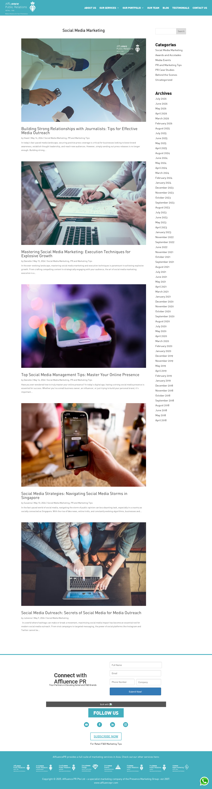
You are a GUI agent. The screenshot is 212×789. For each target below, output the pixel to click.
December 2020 (164, 301)
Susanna (28, 502)
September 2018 (164, 400)
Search (181, 31)
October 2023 (163, 197)
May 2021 (160, 281)
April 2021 (161, 286)
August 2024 (162, 153)
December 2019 (164, 355)
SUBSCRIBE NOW (106, 736)
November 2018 (164, 390)
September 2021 (164, 261)
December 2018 (164, 385)
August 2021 (162, 266)
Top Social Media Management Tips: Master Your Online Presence (80, 374)
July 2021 (160, 271)
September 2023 (164, 202)
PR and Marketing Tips (79, 138)
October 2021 (162, 256)
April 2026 (161, 113)
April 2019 (161, 370)
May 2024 (160, 162)
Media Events (163, 60)
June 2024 (161, 157)
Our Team (153, 8)
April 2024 (161, 167)
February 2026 (163, 123)
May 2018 (160, 415)
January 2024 (163, 182)
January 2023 (163, 232)
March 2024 (162, 172)
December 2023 (164, 187)
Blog (166, 8)
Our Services (107, 8)
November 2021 (164, 252)
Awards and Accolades (168, 55)
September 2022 (164, 242)
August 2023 (162, 207)
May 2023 (160, 222)
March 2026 (162, 118)
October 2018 (162, 395)
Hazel (26, 138)
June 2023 (161, 217)
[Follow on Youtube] (86, 724)
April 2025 (161, 148)
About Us (90, 8)
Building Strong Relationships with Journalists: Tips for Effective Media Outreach (79, 130)
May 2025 (160, 143)
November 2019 (164, 360)
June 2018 (161, 410)
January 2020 (163, 351)
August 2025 (162, 128)
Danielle (28, 261)
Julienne (28, 618)
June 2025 (161, 138)
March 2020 (162, 341)
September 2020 (164, 316)
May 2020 (160, 331)
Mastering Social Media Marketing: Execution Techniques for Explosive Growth (76, 253)
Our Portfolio (132, 8)
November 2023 (164, 192)
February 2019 (163, 375)
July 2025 (161, 133)
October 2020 (163, 311)
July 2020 (161, 326)
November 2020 (164, 306)
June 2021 (161, 276)
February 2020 (163, 346)
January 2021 (163, 296)
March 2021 (162, 291)
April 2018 (161, 420)
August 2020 (162, 321)
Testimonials (180, 8)
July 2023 (161, 212)
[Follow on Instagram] (125, 724)
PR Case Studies (164, 69)
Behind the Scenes (166, 74)
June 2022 (161, 247)
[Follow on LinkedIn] (112, 724)
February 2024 (163, 177)
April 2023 (161, 227)
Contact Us (200, 8)
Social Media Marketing (55, 138)
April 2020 (161, 336)
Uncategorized (163, 79)
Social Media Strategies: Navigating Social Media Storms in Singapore (74, 495)
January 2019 (163, 380)
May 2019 (160, 365)
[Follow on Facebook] (99, 724)
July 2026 (161, 98)
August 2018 (162, 405)
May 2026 (160, 108)
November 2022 (164, 237)
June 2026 (161, 103)
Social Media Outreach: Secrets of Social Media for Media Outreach (81, 612)
